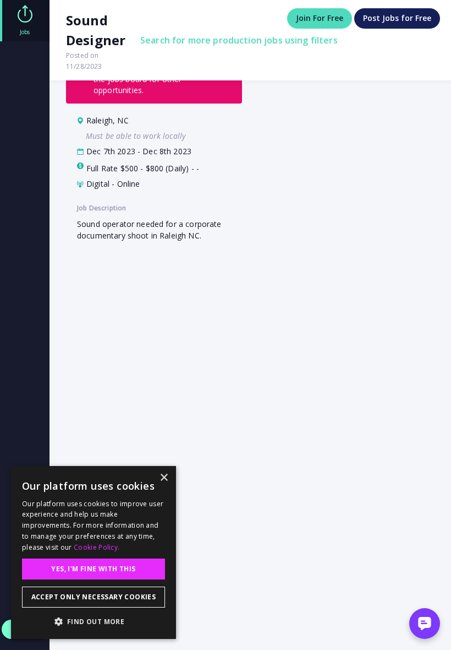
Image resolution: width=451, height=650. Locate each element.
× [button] (164, 478)
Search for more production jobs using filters (239, 40)
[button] (93, 621)
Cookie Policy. (96, 547)
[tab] (25, 20)
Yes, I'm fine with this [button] (93, 568)
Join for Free (319, 18)
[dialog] (93, 552)
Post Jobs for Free (397, 18)
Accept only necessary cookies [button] (93, 597)
